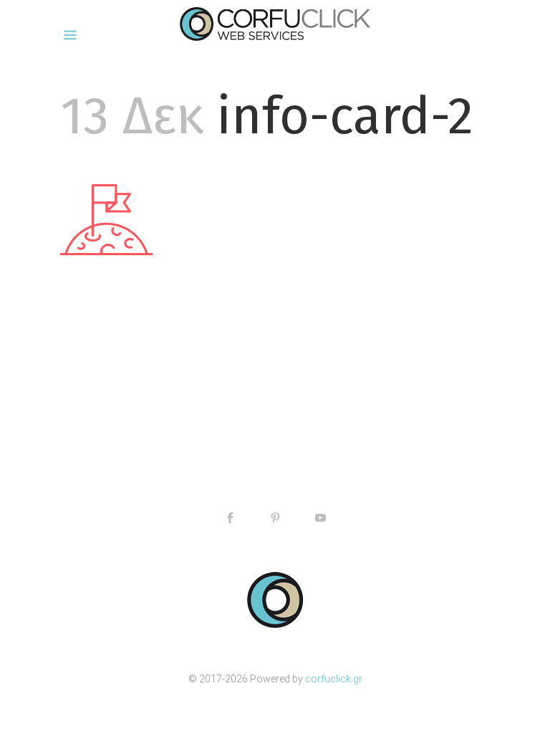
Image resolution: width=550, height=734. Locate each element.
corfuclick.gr (333, 679)
